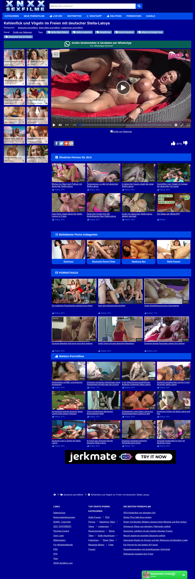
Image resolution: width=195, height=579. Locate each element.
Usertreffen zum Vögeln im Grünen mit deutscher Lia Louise (172, 185)
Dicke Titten (108, 540)
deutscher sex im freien (19, 37)
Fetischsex (93, 540)
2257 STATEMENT (62, 526)
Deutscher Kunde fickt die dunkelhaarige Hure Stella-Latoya (101, 215)
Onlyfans (115, 16)
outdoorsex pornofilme (72, 27)
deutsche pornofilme (28, 27)
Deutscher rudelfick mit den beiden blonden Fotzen (148, 531)
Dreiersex (68, 261)
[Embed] (71, 143)
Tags (55, 558)
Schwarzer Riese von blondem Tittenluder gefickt (146, 526)
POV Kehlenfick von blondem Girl (139, 512)
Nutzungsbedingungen (64, 517)
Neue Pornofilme (34, 16)
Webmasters (59, 540)
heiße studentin (83, 32)
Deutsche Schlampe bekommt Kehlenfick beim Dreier (134, 442)
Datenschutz (59, 512)
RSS (55, 549)
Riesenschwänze (96, 531)
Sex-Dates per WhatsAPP (168, 214)
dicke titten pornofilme (49, 27)
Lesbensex (103, 526)
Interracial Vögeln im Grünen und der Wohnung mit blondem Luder (155, 540)
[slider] (65, 115)
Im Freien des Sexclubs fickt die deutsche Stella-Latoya (100, 442)
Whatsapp (95, 16)
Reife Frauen (173, 261)
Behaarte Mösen (96, 544)
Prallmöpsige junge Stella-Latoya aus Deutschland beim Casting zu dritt (137, 412)
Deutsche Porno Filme (103, 261)
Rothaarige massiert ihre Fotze (138, 554)
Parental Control (61, 531)
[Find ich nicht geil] (185, 144)
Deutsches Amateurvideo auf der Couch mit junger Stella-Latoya (173, 383)
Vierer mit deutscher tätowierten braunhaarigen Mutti (100, 412)
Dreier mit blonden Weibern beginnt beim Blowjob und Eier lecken (155, 522)
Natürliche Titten (107, 522)
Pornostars (133, 16)
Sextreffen (74, 16)
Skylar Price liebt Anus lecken (137, 517)
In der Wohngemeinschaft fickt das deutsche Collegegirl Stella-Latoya (136, 383)
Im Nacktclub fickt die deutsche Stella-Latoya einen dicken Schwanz (67, 412)
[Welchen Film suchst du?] (139, 6)
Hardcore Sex (139, 261)
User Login (58, 535)
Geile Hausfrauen (106, 535)
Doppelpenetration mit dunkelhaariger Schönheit (146, 549)
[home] (55, 494)
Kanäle (150, 16)
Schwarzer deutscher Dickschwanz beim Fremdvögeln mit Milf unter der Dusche (103, 383)
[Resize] (182, 125)
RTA (55, 554)
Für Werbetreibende (63, 544)
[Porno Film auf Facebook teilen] (56, 143)
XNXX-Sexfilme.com (63, 563)
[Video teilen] (66, 143)
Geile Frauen (94, 517)
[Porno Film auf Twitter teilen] (61, 143)
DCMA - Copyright (62, 522)
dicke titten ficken (59, 32)
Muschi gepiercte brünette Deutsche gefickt (144, 535)
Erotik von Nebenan (22, 32)
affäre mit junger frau (151, 32)
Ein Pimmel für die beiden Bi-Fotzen (140, 544)
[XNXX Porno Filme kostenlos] (25, 11)
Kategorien (12, 16)
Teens (91, 526)
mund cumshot (125, 32)
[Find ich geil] (173, 144)
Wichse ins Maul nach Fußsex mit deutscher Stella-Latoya (67, 185)
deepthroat (104, 32)
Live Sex (57, 16)
